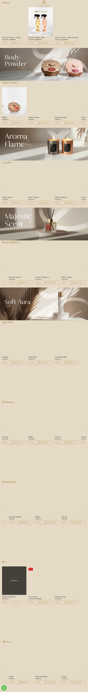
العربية (75, 3)
